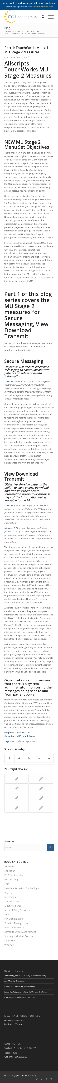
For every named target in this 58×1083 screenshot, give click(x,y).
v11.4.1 (35, 741)
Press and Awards (14, 927)
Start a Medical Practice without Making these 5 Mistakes (25, 992)
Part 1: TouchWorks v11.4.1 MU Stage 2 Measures (26, 49)
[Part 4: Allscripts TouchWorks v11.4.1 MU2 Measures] (41, 808)
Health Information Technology (21, 888)
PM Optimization (13, 918)
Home (20, 31)
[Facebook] (46, 1079)
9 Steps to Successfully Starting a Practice (19, 997)
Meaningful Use (12, 905)
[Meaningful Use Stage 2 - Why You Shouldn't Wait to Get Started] (16, 808)
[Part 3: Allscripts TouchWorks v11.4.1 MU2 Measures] (41, 798)
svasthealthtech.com (43, 6)
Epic (6, 883)
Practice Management (16, 923)
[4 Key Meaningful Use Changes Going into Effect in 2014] (16, 779)
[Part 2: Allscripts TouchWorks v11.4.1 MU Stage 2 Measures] (41, 788)
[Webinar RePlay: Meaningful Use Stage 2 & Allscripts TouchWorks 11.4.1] (16, 788)
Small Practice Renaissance (14, 981)
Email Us (10, 1053)
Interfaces (10, 896)
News (7, 914)
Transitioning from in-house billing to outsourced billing (25, 975)
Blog (7, 28)
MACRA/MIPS (11, 901)
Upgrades (9, 940)
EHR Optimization (14, 875)
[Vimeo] (51, 1079)
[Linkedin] (41, 1079)
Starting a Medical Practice (19, 936)
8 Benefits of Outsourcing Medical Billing (19, 986)
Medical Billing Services (17, 910)
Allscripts (35, 31)
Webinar (9, 944)
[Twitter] (36, 1079)
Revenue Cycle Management (20, 931)
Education (9, 870)
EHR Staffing (11, 879)
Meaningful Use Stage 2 (20, 741)
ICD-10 (8, 892)
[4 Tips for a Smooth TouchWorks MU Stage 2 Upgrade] (41, 779)
